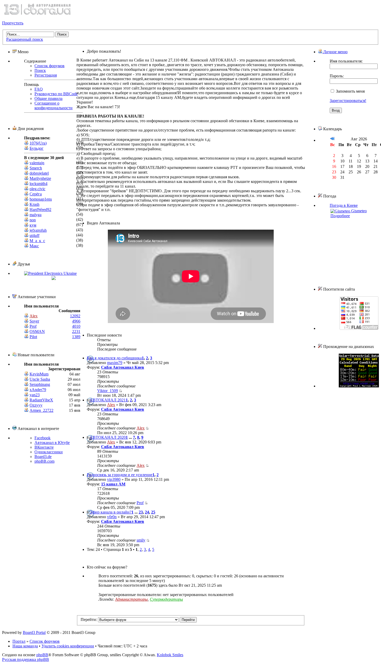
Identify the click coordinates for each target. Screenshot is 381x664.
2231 (76, 331)
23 (141, 512)
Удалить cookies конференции (67, 646)
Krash (34, 204)
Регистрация (45, 75)
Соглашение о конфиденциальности (53, 105)
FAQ (38, 89)
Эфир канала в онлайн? (110, 512)
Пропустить (12, 23)
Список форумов (49, 66)
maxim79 (114, 362)
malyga (35, 215)
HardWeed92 (40, 209)
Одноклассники (48, 452)
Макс (34, 246)
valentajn (37, 163)
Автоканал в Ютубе (52, 442)
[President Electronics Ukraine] (50, 273)
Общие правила (48, 98)
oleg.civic (37, 189)
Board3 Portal (34, 632)
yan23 (35, 395)
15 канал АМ (113, 484)
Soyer (34, 321)
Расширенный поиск (24, 39)
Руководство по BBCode (56, 94)
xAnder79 (38, 389)
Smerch (36, 168)
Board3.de (43, 456)
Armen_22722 (41, 410)
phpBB (42, 655)
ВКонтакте (44, 447)
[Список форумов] (37, 14)
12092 (75, 316)
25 (153, 512)
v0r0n (112, 517)
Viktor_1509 (107, 390)
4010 (76, 326)
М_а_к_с (37, 240)
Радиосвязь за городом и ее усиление (119, 475)
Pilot (33, 336)
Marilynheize (40, 178)
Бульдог (37, 148)
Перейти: (89, 619)
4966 (76, 321)
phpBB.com (44, 461)
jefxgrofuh (38, 230)
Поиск (40, 70)
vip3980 (114, 479)
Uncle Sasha (40, 379)
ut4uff (34, 235)
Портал (18, 641)
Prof (33, 326)
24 (147, 512)
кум (33, 225)
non (33, 220)
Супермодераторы (166, 599)
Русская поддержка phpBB (25, 659)
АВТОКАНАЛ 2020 (108, 437)
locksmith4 (38, 183)
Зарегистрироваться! (348, 100)
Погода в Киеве (344, 205)
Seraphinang (40, 384)
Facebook (42, 438)
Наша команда (25, 646)
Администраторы (131, 599)
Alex (34, 316)
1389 (76, 336)
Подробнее (340, 216)
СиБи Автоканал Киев (122, 367)
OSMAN (37, 331)
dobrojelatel (39, 173)
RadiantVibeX (41, 400)
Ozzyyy (36, 405)
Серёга (36, 194)
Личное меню (335, 52)
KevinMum (39, 374)
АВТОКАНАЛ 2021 (108, 400)
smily (141, 540)
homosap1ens (41, 199)
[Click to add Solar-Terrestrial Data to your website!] (359, 386)
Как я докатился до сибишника (114, 358)
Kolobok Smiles (170, 655)
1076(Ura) (38, 143)
